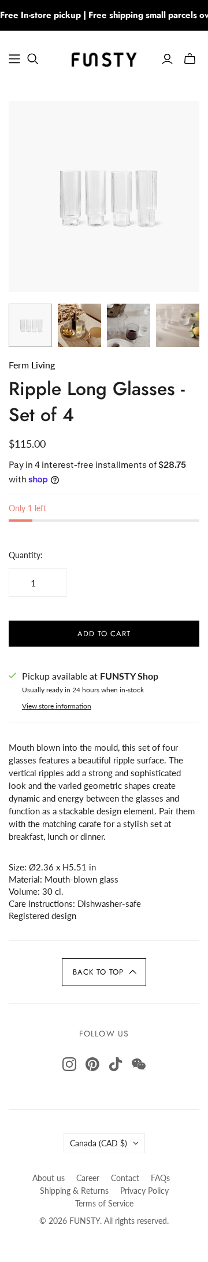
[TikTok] (115, 1064)
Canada (98, 1143)
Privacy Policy (144, 1190)
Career (87, 1178)
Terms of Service (104, 1203)
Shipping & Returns (74, 1190)
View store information (56, 706)
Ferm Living (32, 364)
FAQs (160, 1178)
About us (48, 1178)
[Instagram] (69, 1064)
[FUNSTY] (104, 57)
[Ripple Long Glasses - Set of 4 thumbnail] (30, 325)
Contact (125, 1178)
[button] (104, 972)
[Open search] (33, 59)
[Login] (167, 59)
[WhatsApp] (139, 1064)
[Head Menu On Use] (14, 59)
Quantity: (26, 555)
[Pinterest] (92, 1064)
